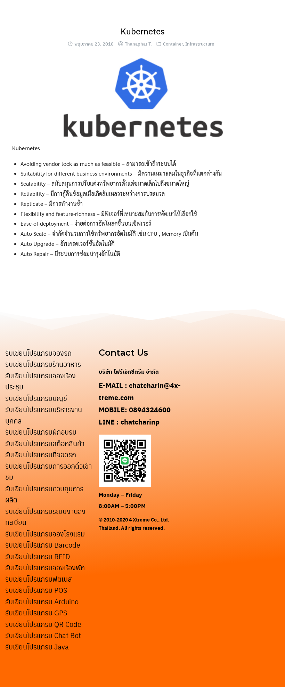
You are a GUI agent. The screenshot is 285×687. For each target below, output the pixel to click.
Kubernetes (143, 31)
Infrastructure (199, 43)
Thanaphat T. (138, 43)
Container (173, 43)
